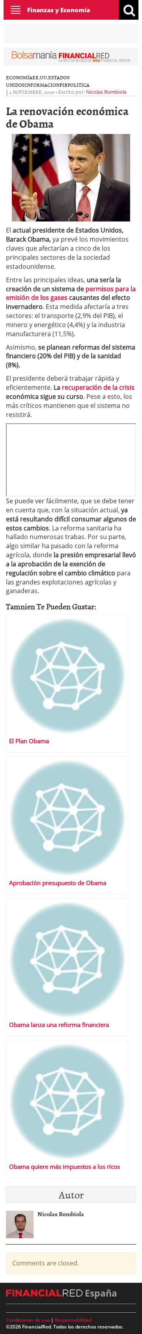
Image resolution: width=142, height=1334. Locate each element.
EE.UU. (40, 77)
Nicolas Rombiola (106, 91)
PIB (63, 85)
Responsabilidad (73, 1320)
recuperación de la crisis (98, 387)
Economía (19, 77)
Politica (78, 85)
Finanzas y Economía (58, 10)
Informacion (42, 85)
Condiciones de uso (28, 1320)
